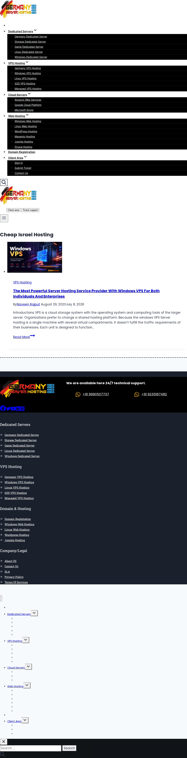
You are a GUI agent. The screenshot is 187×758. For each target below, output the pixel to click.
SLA (7, 571)
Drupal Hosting (23, 146)
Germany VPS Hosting (28, 68)
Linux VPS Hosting (26, 78)
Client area (13, 210)
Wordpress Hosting (17, 535)
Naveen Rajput (28, 304)
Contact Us (21, 173)
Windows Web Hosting (28, 121)
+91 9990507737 (96, 394)
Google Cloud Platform (28, 104)
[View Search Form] (4, 182)
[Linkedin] (18, 410)
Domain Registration (21, 152)
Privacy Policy (14, 577)
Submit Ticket (23, 167)
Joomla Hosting (24, 141)
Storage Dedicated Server (30, 41)
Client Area (14, 721)
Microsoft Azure (24, 109)
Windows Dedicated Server (31, 56)
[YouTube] (13, 410)
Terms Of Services (16, 582)
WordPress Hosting (26, 131)
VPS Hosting (22, 282)
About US (10, 561)
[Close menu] (1, 598)
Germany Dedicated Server (31, 36)
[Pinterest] (22, 410)
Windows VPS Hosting (28, 73)
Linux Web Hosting (26, 126)
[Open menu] (4, 218)
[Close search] (3, 742)
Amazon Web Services (28, 99)
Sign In (19, 162)
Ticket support (30, 210)
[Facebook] (3, 410)
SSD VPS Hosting (25, 83)
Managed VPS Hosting (28, 88)
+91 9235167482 (154, 394)
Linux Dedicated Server (29, 51)
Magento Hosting (25, 136)
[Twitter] (8, 410)
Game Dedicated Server (29, 46)
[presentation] (97, 258)
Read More (24, 337)
